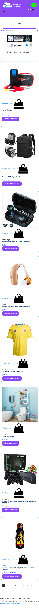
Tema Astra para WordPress (10, 603)
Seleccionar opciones (11, 183)
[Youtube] (31, 9)
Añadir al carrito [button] (10, 119)
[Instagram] (33, 9)
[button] (3, 11)
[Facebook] (29, 9)
